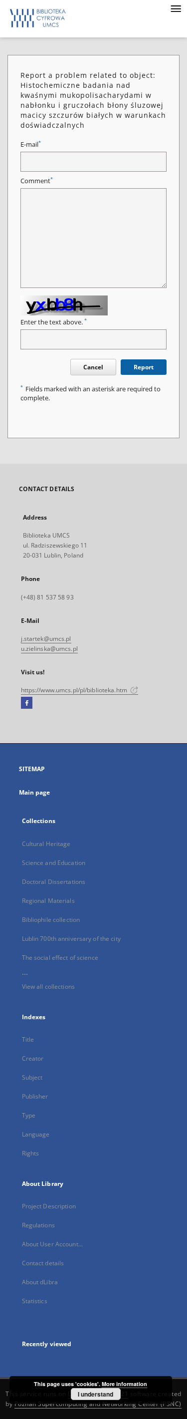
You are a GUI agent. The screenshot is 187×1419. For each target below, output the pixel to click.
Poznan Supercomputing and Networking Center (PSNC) (98, 1404)
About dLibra (40, 1282)
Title (28, 1039)
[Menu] (176, 8)
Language (36, 1134)
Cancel (93, 367)
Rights (30, 1153)
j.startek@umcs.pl (46, 638)
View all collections (48, 986)
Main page (34, 792)
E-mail (30, 144)
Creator (33, 1058)
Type (28, 1115)
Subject (32, 1077)
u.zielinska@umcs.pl (49, 648)
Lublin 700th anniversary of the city (71, 938)
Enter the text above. (53, 322)
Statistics (34, 1301)
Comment (36, 181)
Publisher (35, 1096)
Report (144, 367)
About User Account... (52, 1244)
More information (124, 1384)
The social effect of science (60, 957)
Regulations (38, 1225)
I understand (95, 1394)
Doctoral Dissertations (54, 881)
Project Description (49, 1206)
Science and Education (54, 862)
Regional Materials (48, 900)
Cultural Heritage (46, 844)
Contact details (43, 1263)
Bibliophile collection (51, 919)
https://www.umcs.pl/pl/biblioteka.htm (75, 690)
